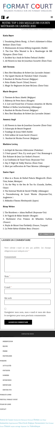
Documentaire (40, 423)
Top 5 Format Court (46, 234)
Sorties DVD (7, 390)
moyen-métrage (15, 426)
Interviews (7, 380)
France (7, 426)
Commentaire (10, 257)
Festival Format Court (9, 399)
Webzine (3, 361)
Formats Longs (5, 395)
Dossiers (6, 375)
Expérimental (13, 423)
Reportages (7, 385)
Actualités (7, 366)
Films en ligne (5, 404)
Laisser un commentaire (42, 29)
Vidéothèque (35, 426)
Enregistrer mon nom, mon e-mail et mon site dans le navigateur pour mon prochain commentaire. (27, 314)
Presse (5, 351)
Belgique (31, 423)
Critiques (6, 370)
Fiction (37, 420)
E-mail (8, 287)
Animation (4, 423)
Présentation (8, 341)
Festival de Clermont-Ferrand (23, 420)
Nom (7, 276)
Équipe (5, 346)
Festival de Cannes (6, 420)
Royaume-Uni (25, 426)
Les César (43, 420)
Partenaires (7, 356)
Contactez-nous (27, 334)
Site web (8, 298)
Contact (3, 409)
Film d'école (23, 423)
